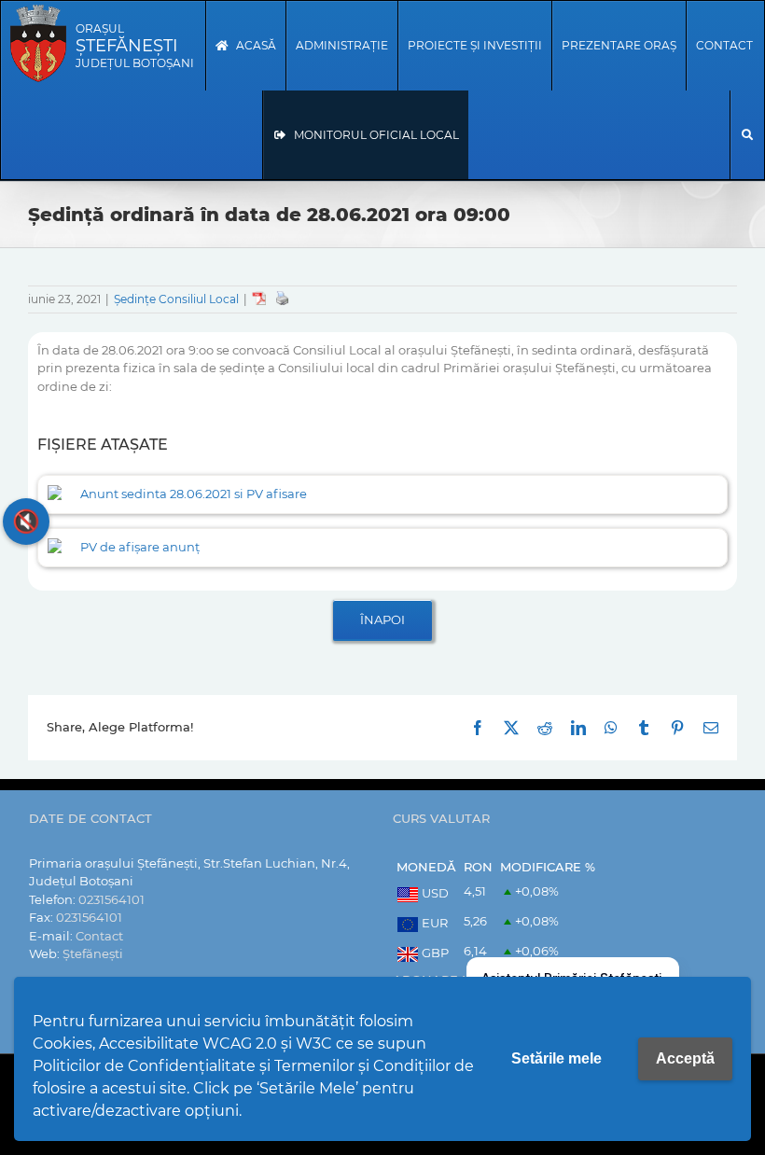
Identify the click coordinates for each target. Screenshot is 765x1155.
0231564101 (111, 899)
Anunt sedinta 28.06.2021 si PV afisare (193, 493)
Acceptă (685, 1058)
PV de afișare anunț (140, 546)
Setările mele (556, 1058)
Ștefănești (93, 953)
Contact (99, 935)
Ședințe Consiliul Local (176, 299)
